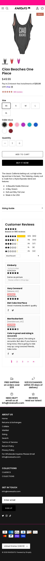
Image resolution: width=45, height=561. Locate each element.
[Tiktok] (10, 516)
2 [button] (17, 361)
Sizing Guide (8, 208)
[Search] (8, 8)
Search (5, 438)
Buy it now (22, 163)
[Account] (37, 8)
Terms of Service (10, 442)
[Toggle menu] (3, 8)
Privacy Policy (8, 450)
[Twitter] (3, 516)
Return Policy (8, 446)
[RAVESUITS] (22, 8)
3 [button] (22, 361)
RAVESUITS (12, 552)
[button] (10, 236)
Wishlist (5, 430)
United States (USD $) (14, 546)
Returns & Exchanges (11, 422)
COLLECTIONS (8, 476)
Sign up (8, 508)
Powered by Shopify (24, 552)
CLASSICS (6, 472)
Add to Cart (23, 154)
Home (5, 418)
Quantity (6, 138)
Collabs (5, 426)
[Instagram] (7, 516)
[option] (22, 34)
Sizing (4, 434)
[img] (22, 273)
